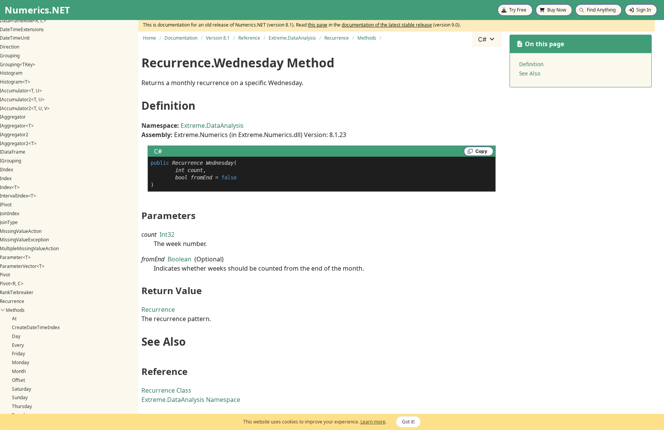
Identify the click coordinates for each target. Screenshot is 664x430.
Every (18, 345)
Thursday (22, 406)
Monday (20, 362)
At (14, 318)
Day (16, 336)
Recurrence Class (166, 390)
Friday (18, 353)
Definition (531, 64)
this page (317, 25)
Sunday (20, 397)
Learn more (372, 421)
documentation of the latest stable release (387, 25)
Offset (18, 380)
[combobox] (487, 39)
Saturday (21, 389)
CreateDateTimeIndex (36, 327)
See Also (529, 73)
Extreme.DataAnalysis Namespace (190, 399)
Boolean (179, 259)
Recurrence (158, 309)
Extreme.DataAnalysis (212, 125)
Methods (15, 310)
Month (19, 371)
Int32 (166, 234)
